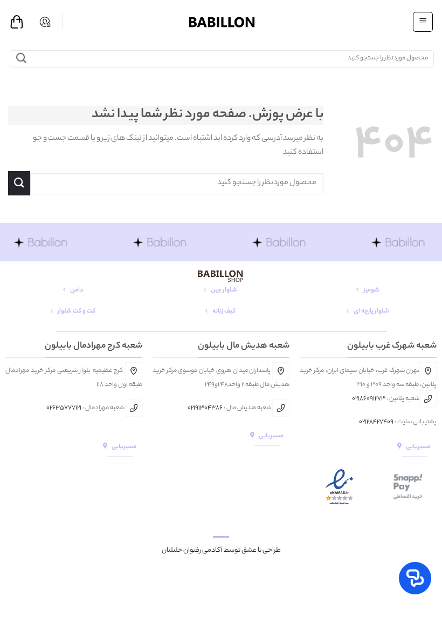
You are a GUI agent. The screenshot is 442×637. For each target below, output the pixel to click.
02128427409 (376, 422)
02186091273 (368, 399)
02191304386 (205, 408)
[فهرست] (423, 21)
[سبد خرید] (16, 22)
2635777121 (65, 408)
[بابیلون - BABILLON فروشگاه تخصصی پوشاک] (221, 22)
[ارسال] (21, 58)
